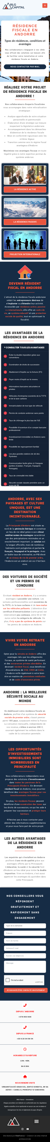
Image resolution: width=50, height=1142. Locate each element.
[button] (36, 1121)
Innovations (29, 1099)
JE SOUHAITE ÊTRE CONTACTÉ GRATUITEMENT (26, 990)
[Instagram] (22, 1129)
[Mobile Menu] (44, 5)
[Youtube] (27, 1129)
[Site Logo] (15, 5)
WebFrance (20, 1136)
